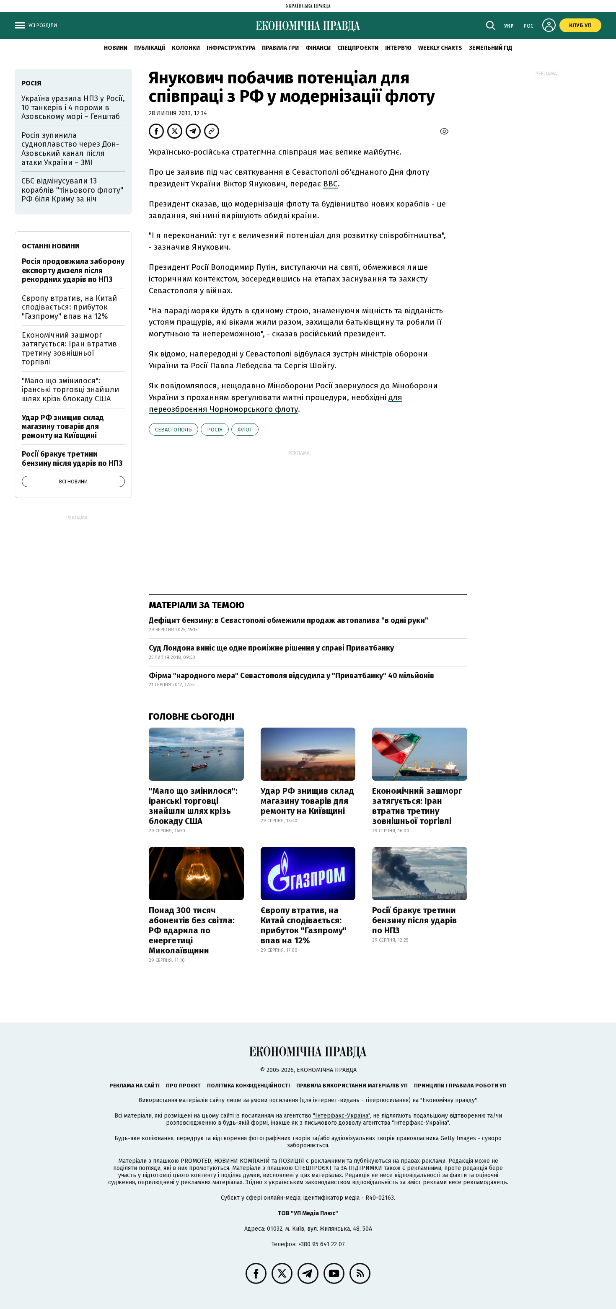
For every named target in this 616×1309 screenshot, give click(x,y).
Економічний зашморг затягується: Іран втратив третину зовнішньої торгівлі (417, 806)
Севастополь (173, 429)
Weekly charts (440, 48)
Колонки (186, 48)
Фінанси (318, 48)
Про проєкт (183, 1085)
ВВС (330, 183)
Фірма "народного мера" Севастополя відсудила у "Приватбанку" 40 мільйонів (291, 675)
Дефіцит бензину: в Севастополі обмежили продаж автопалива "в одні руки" (288, 620)
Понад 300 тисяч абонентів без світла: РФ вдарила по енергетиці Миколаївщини (192, 930)
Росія (215, 429)
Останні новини (51, 246)
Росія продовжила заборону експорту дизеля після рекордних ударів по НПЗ (73, 270)
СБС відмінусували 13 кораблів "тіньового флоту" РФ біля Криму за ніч (72, 190)
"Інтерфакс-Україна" (341, 1115)
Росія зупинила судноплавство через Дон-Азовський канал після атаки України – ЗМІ (70, 149)
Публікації (149, 48)
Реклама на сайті (134, 1085)
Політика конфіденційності (248, 1085)
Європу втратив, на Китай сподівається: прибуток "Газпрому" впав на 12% (304, 925)
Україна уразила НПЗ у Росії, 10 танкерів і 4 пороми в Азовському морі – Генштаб (73, 107)
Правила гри (280, 48)
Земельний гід (490, 48)
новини (115, 48)
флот (245, 429)
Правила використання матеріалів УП (352, 1085)
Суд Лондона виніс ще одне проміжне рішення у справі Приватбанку (271, 648)
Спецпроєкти (357, 48)
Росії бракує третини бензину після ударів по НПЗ (414, 920)
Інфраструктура (231, 48)
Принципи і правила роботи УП (460, 1085)
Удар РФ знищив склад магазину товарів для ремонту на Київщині (307, 801)
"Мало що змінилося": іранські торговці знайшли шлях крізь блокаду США (193, 806)
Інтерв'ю (398, 48)
